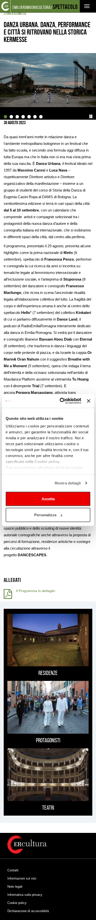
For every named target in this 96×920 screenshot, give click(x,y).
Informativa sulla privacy (24, 895)
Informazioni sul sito (21, 878)
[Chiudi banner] (88, 400)
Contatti (12, 870)
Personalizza (45, 515)
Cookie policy (17, 903)
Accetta (48, 499)
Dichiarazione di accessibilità (28, 911)
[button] (91, 116)
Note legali (14, 886)
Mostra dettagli (68, 483)
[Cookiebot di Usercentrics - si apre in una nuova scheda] (61, 401)
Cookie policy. (47, 462)
